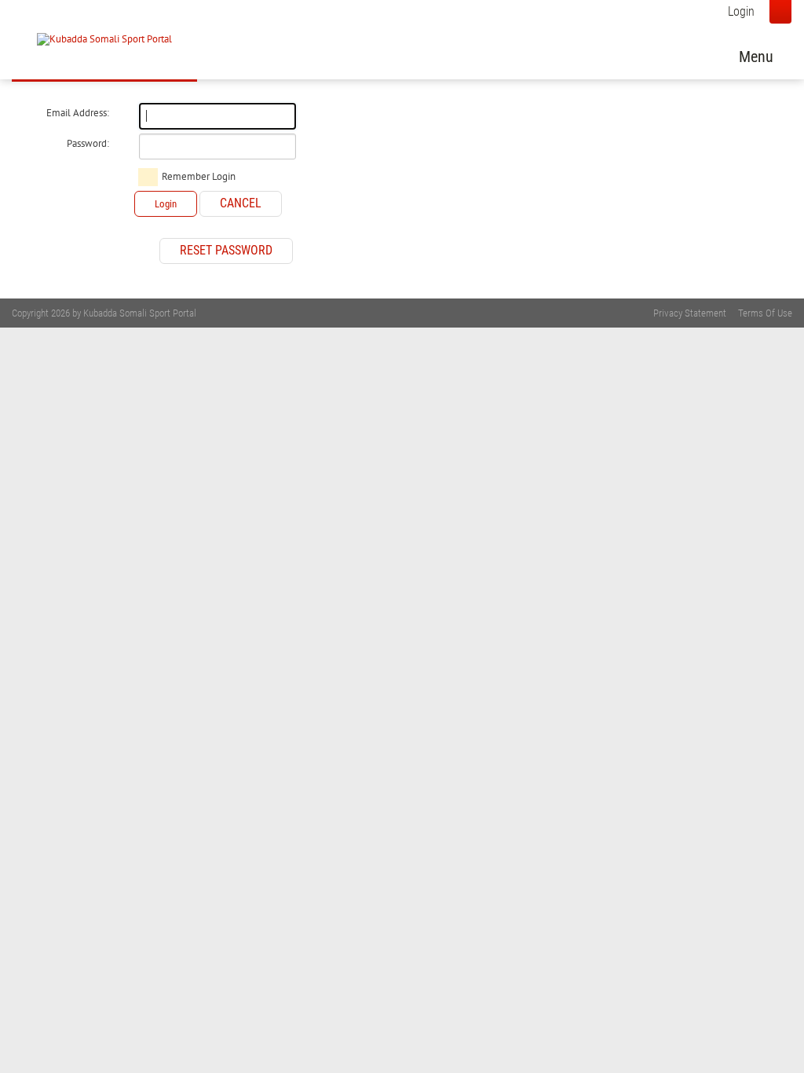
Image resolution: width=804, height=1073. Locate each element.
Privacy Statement (689, 313)
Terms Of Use (765, 313)
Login (741, 11)
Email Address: (77, 113)
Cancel (240, 203)
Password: (88, 143)
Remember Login (199, 176)
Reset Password (226, 250)
